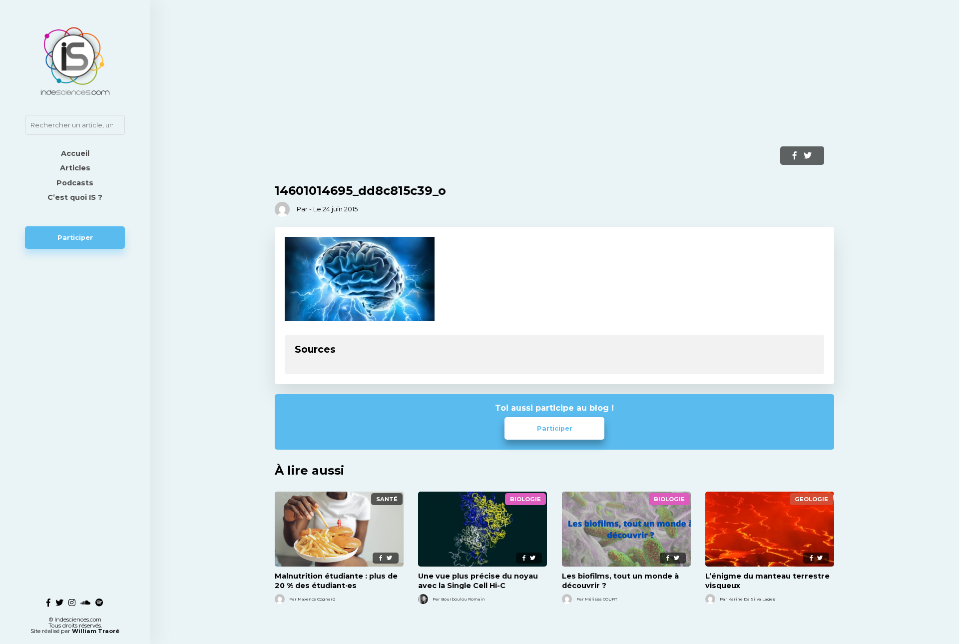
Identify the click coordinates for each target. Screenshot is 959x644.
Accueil (75, 153)
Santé (387, 499)
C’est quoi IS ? (74, 197)
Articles (75, 167)
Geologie (811, 499)
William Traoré (95, 631)
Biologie (525, 499)
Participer (75, 237)
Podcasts (74, 182)
